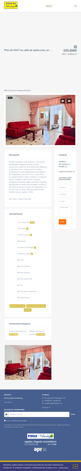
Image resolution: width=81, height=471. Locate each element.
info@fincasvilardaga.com (67, 171)
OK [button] (75, 466)
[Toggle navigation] (75, 6)
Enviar (62, 222)
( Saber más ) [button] (63, 468)
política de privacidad (19, 421)
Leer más (7, 402)
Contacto (45, 407)
